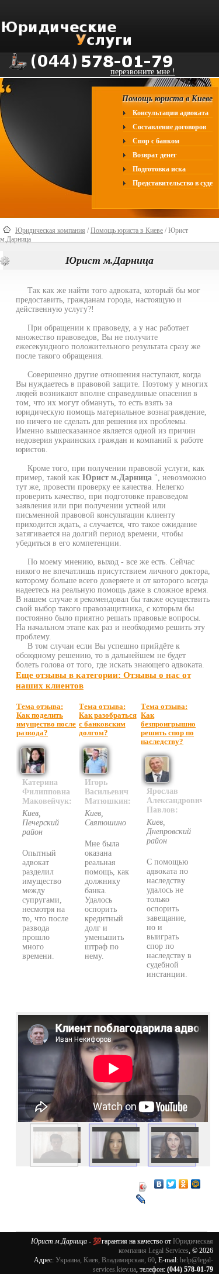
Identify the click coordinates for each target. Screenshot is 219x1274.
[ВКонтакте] (159, 1184)
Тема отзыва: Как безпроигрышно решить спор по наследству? (168, 724)
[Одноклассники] (184, 1184)
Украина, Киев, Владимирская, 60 (105, 1260)
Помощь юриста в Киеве (127, 230)
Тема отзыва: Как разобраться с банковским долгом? (108, 720)
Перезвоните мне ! (142, 71)
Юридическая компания (50, 230)
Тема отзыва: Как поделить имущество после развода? (46, 720)
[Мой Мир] (196, 1184)
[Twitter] (171, 1184)
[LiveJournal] (141, 1199)
